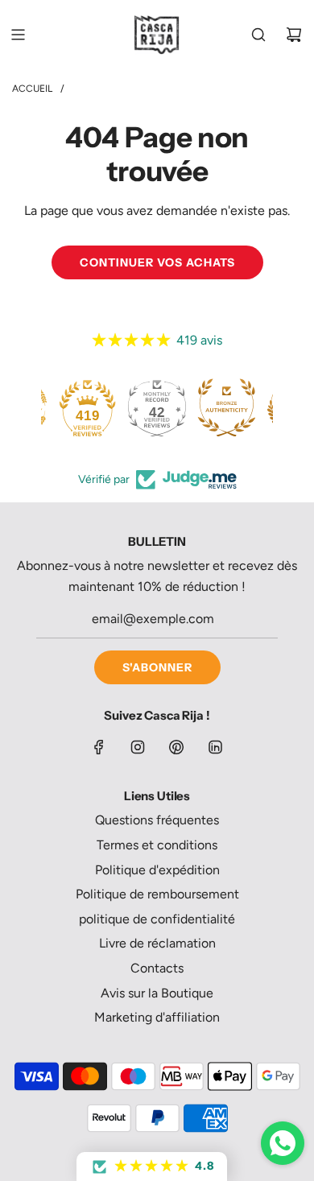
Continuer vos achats (157, 262)
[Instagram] (137, 747)
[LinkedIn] (215, 747)
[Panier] (294, 34)
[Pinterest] (176, 747)
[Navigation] (17, 34)
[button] (151, 1166)
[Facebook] (99, 747)
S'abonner (157, 667)
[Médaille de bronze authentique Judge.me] (226, 407)
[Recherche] (258, 34)
